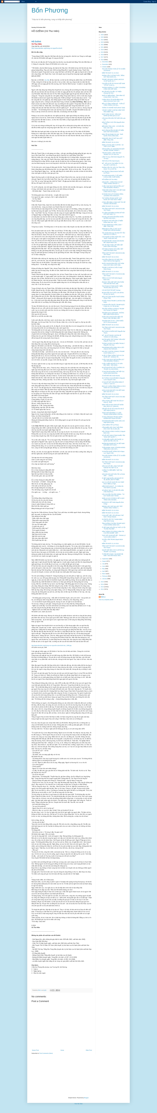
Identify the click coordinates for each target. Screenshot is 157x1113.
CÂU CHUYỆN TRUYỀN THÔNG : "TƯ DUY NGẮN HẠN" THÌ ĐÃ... (113, 495)
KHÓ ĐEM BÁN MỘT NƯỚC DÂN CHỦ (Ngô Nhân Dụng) (113, 421)
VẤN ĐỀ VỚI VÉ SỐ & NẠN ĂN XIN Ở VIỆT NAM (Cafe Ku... (113, 409)
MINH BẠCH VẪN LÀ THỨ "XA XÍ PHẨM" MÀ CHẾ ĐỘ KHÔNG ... (112, 229)
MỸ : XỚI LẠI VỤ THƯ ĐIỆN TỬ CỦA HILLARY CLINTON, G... (112, 164)
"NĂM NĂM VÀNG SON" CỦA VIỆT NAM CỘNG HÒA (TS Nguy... (113, 190)
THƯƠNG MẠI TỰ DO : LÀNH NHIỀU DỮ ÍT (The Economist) (113, 321)
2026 (102, 34)
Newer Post (35, 1050)
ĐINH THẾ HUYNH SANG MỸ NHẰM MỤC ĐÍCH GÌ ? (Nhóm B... (112, 405)
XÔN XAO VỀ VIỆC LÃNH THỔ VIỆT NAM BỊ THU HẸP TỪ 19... (112, 466)
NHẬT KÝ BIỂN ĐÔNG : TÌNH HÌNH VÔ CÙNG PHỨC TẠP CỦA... (113, 96)
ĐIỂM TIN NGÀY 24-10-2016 (110, 459)
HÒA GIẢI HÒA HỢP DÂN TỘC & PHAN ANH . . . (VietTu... (113, 474)
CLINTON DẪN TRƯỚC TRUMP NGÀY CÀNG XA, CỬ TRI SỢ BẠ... (113, 305)
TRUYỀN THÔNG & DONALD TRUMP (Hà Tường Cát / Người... (113, 309)
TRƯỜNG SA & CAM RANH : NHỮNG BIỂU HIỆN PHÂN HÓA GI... (113, 313)
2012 (102, 589)
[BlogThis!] (53, 990)
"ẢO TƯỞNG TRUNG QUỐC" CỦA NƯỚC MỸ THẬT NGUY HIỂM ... (112, 198)
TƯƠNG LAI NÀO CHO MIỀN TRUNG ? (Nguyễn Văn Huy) (113, 344)
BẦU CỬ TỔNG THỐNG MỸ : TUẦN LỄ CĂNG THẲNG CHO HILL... (113, 104)
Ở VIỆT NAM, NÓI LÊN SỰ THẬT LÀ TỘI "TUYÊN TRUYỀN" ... (113, 528)
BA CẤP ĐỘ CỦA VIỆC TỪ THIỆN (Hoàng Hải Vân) (111, 92)
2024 (102, 39)
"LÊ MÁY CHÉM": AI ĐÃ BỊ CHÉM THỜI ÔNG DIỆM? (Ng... (113, 110)
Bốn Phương (50, 10)
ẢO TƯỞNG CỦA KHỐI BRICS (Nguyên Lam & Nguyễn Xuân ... (113, 378)
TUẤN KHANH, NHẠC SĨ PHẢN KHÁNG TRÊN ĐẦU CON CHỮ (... (113, 448)
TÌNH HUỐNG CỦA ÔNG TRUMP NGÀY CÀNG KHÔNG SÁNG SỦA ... (113, 524)
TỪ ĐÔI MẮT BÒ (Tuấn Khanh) (111, 375)
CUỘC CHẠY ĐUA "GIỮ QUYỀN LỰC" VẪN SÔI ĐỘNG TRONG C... (113, 186)
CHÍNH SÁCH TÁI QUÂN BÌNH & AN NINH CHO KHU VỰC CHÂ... (112, 100)
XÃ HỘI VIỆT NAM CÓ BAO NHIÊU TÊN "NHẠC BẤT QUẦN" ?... (113, 436)
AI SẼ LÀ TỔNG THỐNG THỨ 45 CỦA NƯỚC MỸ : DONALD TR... (113, 356)
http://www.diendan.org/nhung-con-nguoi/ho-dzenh (47, 48)
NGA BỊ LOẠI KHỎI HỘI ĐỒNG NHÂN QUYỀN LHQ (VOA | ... (113, 217)
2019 (102, 52)
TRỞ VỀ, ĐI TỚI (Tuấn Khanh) (111, 161)
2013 (102, 587)
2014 (102, 584)
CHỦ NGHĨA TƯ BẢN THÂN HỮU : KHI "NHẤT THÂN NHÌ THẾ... (113, 237)
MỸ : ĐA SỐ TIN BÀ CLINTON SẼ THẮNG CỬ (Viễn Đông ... (111, 336)
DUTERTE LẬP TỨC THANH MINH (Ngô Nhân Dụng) (112, 520)
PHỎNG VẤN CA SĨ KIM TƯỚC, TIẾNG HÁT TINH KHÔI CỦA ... (113, 76)
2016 (102, 59)
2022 (102, 44)
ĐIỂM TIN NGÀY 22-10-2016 (110, 513)
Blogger (86, 1098)
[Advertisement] (78, 1076)
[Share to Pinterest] (59, 990)
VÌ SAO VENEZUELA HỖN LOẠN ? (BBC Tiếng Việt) (112, 225)
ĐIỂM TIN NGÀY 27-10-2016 (110, 271)
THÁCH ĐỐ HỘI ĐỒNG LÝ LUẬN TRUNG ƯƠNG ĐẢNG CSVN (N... (112, 413)
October (104, 67)
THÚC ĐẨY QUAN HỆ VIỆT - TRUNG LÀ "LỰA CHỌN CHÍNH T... (113, 536)
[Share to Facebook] (57, 990)
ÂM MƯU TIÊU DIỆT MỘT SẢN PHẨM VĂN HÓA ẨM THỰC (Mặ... (113, 282)
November (105, 64)
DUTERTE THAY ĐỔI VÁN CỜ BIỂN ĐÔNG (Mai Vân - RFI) (112, 221)
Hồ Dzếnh (36, 41)
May (103, 568)
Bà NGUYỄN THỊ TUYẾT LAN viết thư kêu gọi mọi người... (113, 293)
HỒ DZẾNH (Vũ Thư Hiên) (109, 179)
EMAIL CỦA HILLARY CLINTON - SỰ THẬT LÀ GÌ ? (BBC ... (113, 145)
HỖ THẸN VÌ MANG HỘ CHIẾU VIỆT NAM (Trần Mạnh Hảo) (112, 249)
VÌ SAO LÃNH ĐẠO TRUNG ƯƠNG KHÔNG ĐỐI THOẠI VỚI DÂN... (112, 417)
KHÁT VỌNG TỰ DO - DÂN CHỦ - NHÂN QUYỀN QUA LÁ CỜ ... (112, 114)
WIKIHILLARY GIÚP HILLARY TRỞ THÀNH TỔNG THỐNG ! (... (112, 507)
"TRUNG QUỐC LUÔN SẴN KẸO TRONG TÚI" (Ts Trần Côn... (111, 153)
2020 (102, 49)
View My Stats (78, 1103)
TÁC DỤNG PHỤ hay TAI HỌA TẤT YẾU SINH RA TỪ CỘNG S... (113, 233)
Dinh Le (40, 990)
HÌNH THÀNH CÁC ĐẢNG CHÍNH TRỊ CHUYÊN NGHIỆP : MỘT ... (113, 532)
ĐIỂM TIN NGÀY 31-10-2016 (110, 73)
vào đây (46, 80)
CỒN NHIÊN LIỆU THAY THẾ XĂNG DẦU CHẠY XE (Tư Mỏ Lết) (112, 428)
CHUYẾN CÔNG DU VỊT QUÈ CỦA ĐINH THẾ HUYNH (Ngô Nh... (112, 260)
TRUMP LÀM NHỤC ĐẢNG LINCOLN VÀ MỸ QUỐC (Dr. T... (113, 80)
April (103, 571)
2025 (102, 37)
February (105, 576)
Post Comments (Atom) (46, 1053)
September (105, 559)
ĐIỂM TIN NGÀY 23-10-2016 (110, 510)
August (104, 561)
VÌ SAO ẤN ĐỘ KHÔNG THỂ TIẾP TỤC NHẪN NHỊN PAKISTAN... (113, 372)
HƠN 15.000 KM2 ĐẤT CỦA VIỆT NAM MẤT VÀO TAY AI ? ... (113, 391)
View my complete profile (106, 599)
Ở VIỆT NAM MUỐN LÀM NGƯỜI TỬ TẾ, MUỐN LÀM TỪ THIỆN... (112, 479)
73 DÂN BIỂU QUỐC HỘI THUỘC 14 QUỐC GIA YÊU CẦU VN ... (112, 440)
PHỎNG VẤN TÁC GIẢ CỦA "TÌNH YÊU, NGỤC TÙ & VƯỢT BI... (113, 168)
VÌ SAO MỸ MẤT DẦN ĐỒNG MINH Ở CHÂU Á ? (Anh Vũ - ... (113, 382)
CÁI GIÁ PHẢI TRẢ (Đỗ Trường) (111, 290)
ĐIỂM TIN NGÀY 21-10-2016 (110, 543)
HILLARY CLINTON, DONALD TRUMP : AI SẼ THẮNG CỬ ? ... (113, 352)
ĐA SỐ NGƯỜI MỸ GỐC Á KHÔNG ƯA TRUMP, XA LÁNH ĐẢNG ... (113, 368)
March (104, 573)
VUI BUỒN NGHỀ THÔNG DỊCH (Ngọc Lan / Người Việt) (113, 452)
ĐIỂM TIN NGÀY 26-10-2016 (110, 325)
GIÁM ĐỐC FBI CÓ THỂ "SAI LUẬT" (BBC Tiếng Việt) (112, 139)
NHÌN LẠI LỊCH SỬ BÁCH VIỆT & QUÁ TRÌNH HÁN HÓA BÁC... (113, 499)
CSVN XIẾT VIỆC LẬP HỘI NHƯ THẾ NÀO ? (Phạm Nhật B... (113, 516)
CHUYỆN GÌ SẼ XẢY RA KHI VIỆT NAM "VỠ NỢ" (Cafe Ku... (113, 84)
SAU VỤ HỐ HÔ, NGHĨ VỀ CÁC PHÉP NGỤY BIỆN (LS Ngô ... (113, 482)
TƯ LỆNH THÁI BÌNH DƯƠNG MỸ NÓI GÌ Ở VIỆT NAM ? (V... (113, 213)
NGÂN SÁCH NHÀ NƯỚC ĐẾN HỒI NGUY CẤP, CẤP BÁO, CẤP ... (112, 317)
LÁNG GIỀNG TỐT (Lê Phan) (110, 425)
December (105, 62)
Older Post (89, 1050)
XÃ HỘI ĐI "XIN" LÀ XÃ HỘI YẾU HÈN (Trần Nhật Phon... (113, 491)
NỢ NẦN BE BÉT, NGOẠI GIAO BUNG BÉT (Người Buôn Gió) (113, 241)
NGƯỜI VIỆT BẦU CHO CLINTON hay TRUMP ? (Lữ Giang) (113, 550)
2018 (102, 54)
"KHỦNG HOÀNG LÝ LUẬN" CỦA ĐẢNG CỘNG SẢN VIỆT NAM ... (113, 88)
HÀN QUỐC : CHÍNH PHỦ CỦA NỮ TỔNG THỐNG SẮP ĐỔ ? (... (112, 182)
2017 (102, 57)
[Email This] (51, 990)
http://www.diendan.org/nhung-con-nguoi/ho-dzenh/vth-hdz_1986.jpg (51, 645)
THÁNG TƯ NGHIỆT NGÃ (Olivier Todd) (113, 107)
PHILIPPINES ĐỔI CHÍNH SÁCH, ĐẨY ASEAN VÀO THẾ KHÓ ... (113, 348)
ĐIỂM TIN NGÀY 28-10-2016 (110, 257)
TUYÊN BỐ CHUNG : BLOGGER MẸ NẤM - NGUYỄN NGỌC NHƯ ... (112, 554)
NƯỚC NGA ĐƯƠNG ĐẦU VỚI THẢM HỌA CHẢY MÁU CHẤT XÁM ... (113, 264)
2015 (102, 582)
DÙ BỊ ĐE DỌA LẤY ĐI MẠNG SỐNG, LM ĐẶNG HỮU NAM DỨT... (112, 194)
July (103, 564)
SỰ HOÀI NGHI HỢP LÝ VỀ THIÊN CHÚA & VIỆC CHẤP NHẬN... (112, 176)
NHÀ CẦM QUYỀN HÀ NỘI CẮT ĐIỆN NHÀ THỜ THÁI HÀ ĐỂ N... (113, 131)
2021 (102, 47)
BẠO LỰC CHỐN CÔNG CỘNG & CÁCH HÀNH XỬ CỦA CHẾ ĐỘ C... (113, 386)
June (103, 566)
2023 (102, 42)
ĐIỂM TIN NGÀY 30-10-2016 (110, 142)
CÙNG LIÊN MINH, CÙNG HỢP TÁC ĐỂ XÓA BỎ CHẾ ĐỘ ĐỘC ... (113, 202)
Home (62, 1050)
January (104, 578)
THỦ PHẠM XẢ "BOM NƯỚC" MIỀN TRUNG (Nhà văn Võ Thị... (112, 286)
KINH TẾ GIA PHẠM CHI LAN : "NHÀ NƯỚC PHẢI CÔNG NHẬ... (112, 135)
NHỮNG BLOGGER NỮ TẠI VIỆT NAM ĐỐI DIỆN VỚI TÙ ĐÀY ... (113, 444)
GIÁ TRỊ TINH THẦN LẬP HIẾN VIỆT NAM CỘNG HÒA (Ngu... (112, 245)
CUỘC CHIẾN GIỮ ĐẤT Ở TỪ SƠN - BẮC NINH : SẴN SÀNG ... (112, 364)
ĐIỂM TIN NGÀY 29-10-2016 (110, 206)
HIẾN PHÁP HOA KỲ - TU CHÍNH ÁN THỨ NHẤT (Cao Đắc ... (112, 486)
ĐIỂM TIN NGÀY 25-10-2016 (110, 394)
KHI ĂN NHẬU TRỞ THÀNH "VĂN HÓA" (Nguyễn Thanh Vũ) (113, 340)
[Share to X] (55, 990)
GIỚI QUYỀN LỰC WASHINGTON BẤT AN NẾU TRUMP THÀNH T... (113, 149)
